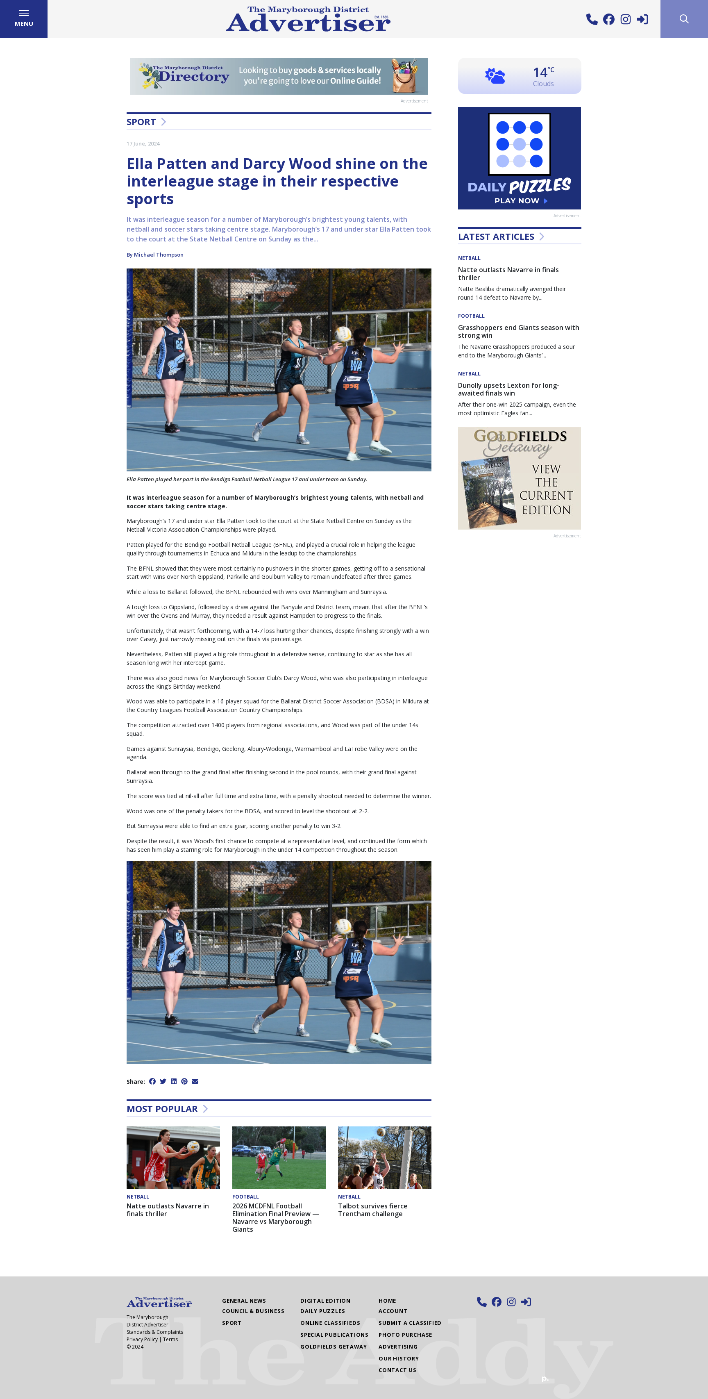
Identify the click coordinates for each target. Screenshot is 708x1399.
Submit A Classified (410, 1322)
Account (393, 1311)
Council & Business (253, 1311)
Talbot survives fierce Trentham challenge (373, 1209)
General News (244, 1300)
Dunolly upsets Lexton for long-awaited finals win (508, 389)
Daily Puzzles (322, 1311)
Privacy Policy (142, 1339)
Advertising (398, 1346)
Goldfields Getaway (333, 1346)
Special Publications (334, 1334)
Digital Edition (325, 1300)
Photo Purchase (405, 1334)
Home (387, 1300)
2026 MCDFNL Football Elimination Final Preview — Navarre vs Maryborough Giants (275, 1217)
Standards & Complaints (155, 1331)
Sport (141, 121)
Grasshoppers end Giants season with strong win (518, 331)
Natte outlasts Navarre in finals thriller (168, 1209)
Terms (170, 1339)
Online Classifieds (330, 1322)
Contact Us (398, 1370)
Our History (399, 1358)
